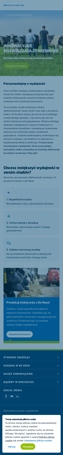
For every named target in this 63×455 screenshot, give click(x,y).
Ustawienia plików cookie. (38, 440)
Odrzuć (12, 446)
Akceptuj (28, 446)
